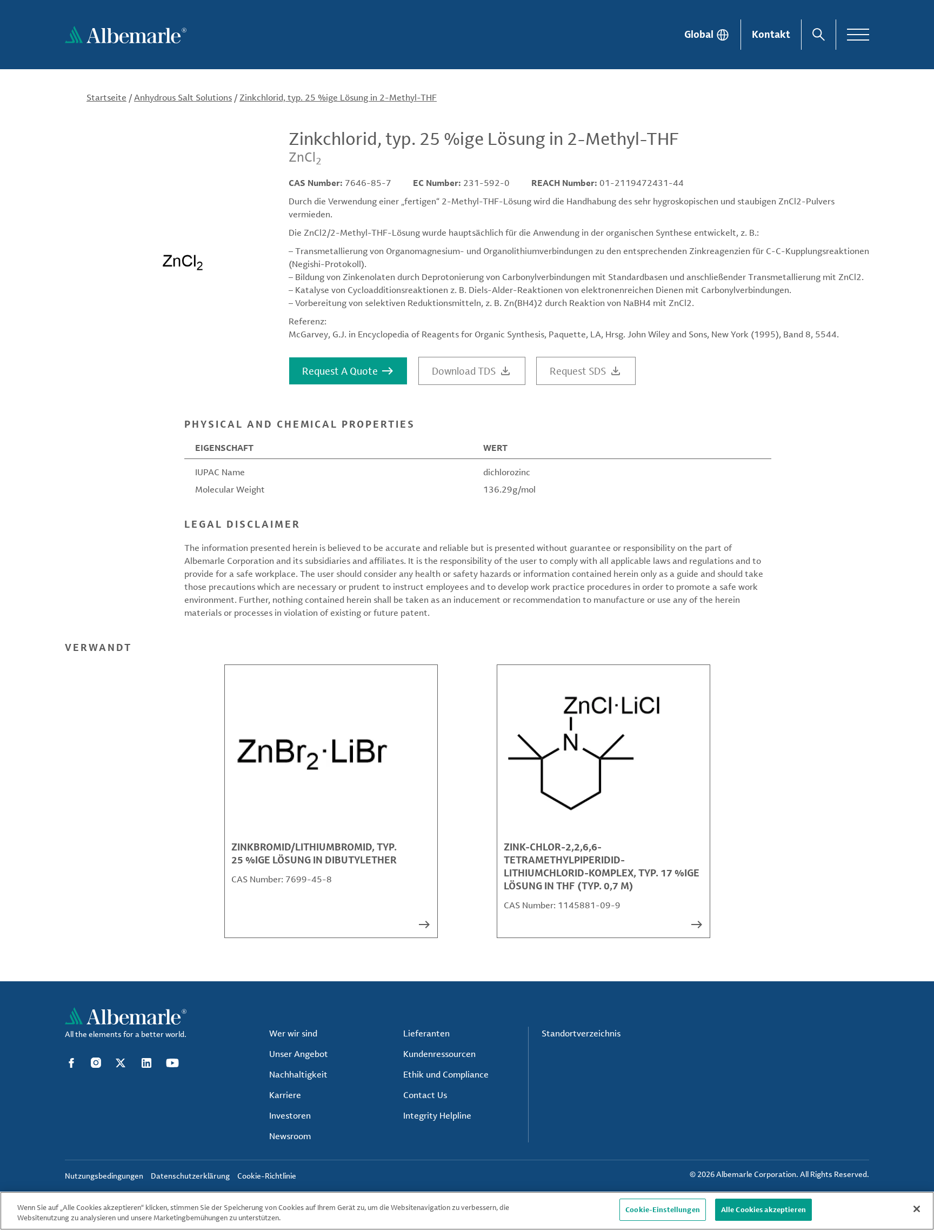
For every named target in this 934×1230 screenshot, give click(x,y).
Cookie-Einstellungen (662, 1209)
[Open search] (818, 34)
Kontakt (771, 34)
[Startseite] (125, 34)
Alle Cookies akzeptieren (763, 1209)
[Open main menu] (858, 34)
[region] (467, 1211)
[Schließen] (917, 1209)
